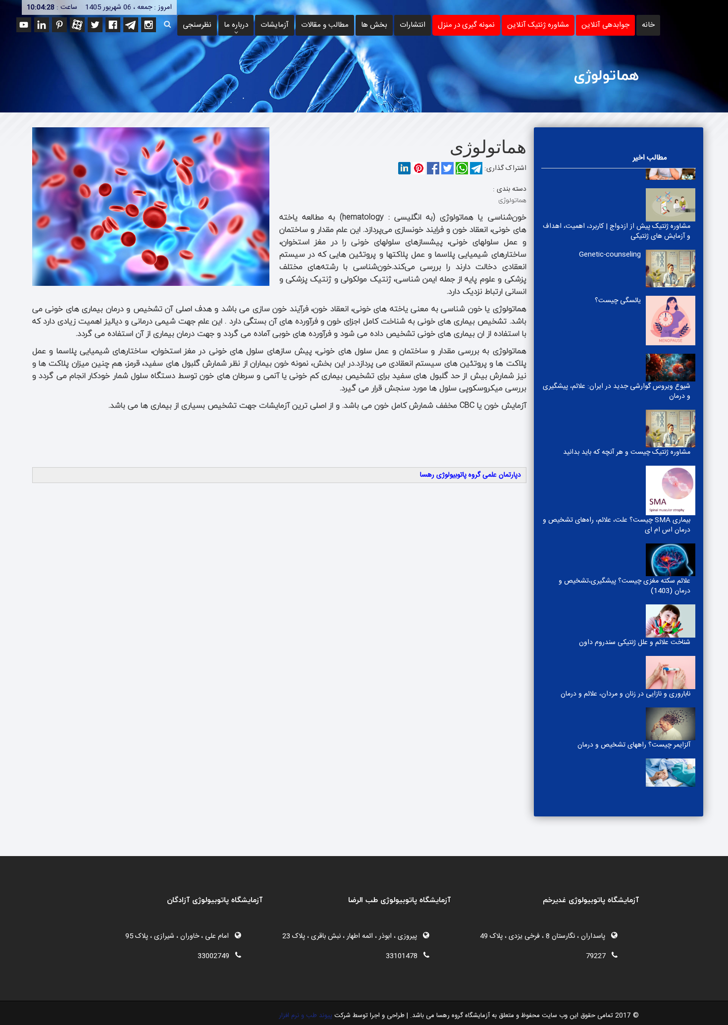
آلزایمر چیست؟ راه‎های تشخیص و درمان (633, 745)
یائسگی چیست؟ (618, 301)
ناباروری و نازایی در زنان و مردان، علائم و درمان (625, 694)
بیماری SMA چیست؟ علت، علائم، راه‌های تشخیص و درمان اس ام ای (616, 525)
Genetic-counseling (610, 255)
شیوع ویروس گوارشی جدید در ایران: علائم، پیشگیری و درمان (616, 391)
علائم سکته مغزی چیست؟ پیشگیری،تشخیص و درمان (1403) (624, 586)
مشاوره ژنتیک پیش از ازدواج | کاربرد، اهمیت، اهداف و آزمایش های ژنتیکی (616, 231)
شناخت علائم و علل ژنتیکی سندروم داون (634, 642)
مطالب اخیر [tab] (650, 158)
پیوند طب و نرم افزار (305, 1015)
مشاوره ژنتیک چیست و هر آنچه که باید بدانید (626, 452)
